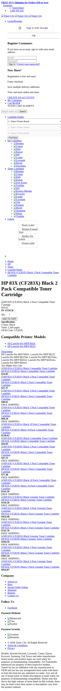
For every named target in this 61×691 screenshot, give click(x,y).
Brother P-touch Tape (28, 230)
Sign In (12, 64)
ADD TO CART (9, 319)
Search (23, 111)
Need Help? (18, 8)
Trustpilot (7, 5)
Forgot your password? (28, 64)
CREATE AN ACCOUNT (21, 97)
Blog (10, 584)
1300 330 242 (17, 10)
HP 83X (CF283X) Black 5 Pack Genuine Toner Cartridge (30, 567)
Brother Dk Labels (26, 237)
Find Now (13, 138)
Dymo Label (28, 243)
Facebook (12, 607)
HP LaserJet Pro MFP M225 (22, 346)
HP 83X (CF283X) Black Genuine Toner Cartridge (26, 539)
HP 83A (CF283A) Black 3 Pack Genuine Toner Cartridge (30, 513)
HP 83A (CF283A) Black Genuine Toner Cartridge (26, 499)
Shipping (12, 590)
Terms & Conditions (18, 645)
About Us (12, 581)
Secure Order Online (18, 587)
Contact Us (13, 595)
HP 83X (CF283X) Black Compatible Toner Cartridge (28, 441)
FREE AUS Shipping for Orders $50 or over (24, 2)
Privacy (11, 648)
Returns (11, 593)
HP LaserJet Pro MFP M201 (22, 343)
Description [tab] (7, 351)
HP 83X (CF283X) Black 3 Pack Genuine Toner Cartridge (30, 553)
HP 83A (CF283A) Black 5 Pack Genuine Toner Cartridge (30, 527)
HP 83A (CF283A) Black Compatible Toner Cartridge (28, 371)
